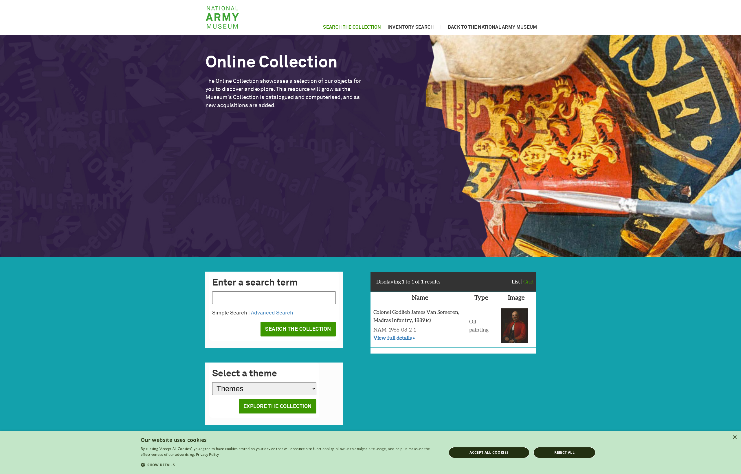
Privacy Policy (207, 454)
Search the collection (352, 27)
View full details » (394, 338)
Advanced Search (272, 313)
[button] (289, 465)
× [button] (734, 437)
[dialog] (370, 452)
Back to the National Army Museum (492, 27)
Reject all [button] (564, 452)
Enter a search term (255, 283)
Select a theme (244, 374)
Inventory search (411, 27)
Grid (528, 282)
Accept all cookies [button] (489, 452)
